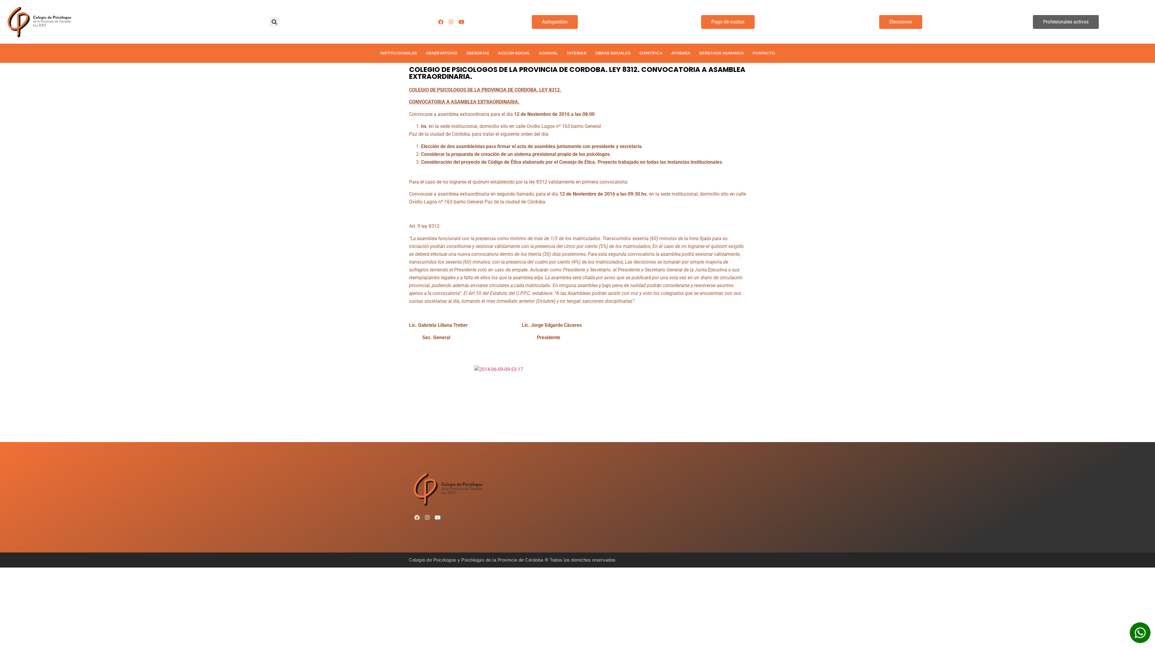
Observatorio (441, 53)
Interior (576, 53)
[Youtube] (461, 22)
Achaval (548, 53)
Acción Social (514, 53)
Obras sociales (613, 53)
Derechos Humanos (721, 53)
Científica (650, 53)
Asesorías (478, 53)
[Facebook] (441, 22)
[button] (274, 22)
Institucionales (398, 53)
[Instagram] (451, 22)
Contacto (764, 53)
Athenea (680, 53)
